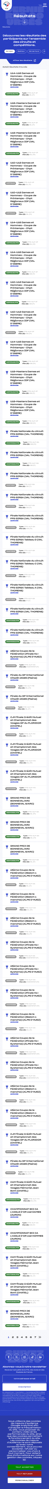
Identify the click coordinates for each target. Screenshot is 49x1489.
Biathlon (21, 51)
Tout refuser (24, 1474)
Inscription (24, 1387)
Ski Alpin (9, 51)
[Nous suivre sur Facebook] (8, 1357)
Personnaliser (24, 1480)
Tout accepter (25, 1467)
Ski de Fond (34, 51)
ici (9, 1401)
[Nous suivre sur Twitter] (16, 1357)
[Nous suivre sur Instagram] (24, 1357)
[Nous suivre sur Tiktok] (32, 1357)
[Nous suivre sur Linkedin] (40, 1357)
